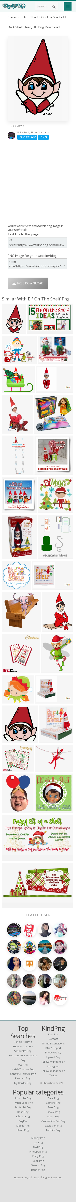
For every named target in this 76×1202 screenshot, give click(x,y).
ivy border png (22, 1083)
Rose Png (22, 1112)
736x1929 (10, 473)
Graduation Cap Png (53, 1121)
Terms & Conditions (53, 1043)
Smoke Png (53, 1112)
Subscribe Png (22, 1098)
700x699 (9, 588)
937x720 (9, 390)
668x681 (9, 740)
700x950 (9, 556)
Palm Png (53, 1098)
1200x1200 (11, 671)
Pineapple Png (38, 1151)
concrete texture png (23, 1074)
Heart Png (23, 1130)
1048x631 (35, 331)
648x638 (45, 510)
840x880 (46, 740)
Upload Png (53, 1057)
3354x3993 (50, 671)
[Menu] (68, 6)
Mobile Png (22, 1125)
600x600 (41, 431)
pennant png (22, 1078)
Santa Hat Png (22, 1107)
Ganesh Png (38, 1165)
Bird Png (38, 1147)
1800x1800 (11, 701)
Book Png (38, 1161)
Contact (53, 1039)
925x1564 (10, 331)
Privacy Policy (53, 1052)
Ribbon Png (23, 1116)
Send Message (27, 137)
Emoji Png (38, 1156)
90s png (22, 1064)
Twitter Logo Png (23, 1102)
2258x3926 (11, 431)
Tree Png (53, 1107)
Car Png (38, 1142)
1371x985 (43, 701)
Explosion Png (53, 1125)
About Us (53, 1034)
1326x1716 (47, 556)
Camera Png (53, 1102)
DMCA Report (53, 1048)
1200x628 (10, 858)
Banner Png (38, 1170)
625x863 (9, 810)
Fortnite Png (53, 1130)
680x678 (49, 629)
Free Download (29, 283)
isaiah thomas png (23, 1069)
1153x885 (46, 361)
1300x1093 (11, 769)
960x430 (9, 906)
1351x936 (44, 390)
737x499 (42, 769)
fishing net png (23, 1041)
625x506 (9, 361)
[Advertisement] (38, 182)
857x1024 (42, 810)
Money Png (38, 1138)
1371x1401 (11, 629)
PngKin (23, 1121)
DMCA (43, 137)
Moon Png (53, 1116)
